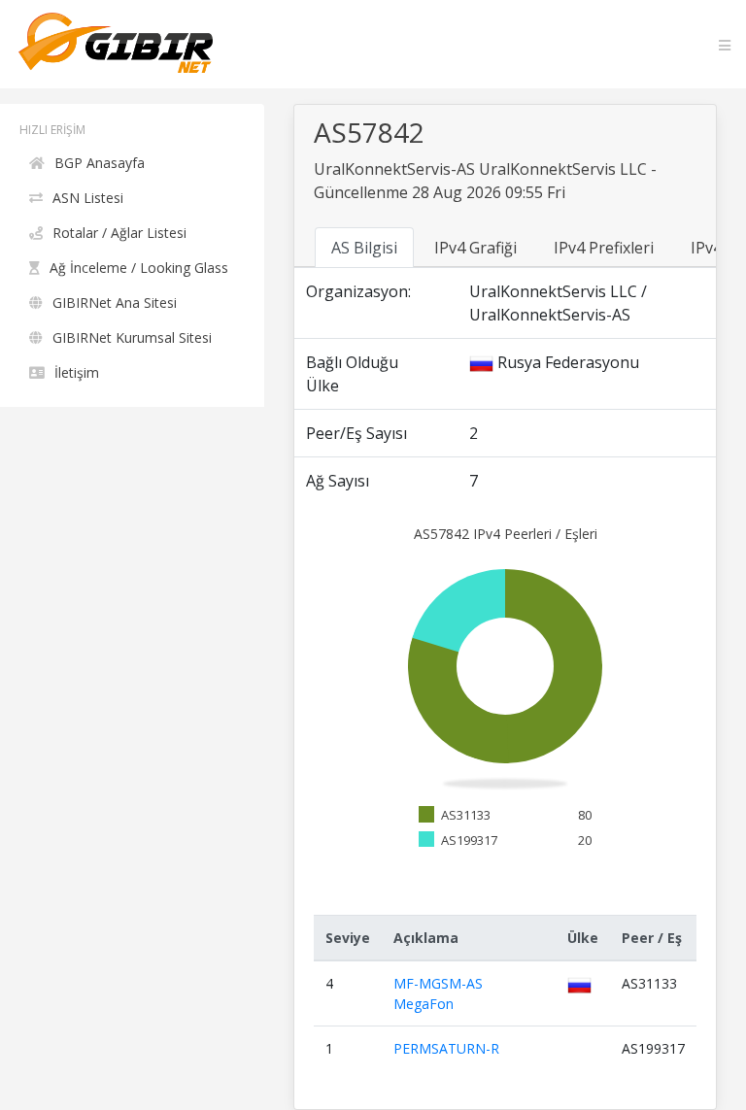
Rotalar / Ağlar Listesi (119, 232)
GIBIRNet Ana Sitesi (114, 302)
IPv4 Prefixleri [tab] (604, 247)
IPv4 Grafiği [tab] (475, 247)
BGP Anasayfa (99, 162)
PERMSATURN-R (446, 1048)
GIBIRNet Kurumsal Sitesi (132, 337)
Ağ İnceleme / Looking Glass (139, 267)
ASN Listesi (87, 197)
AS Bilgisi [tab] (364, 247)
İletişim (76, 372)
